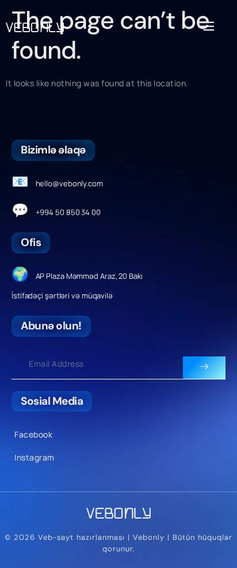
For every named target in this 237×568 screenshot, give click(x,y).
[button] (206, 26)
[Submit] (204, 367)
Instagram (34, 457)
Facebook (33, 434)
